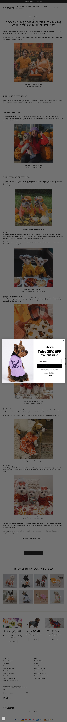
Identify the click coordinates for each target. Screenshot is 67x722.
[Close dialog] (63, 340)
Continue (49, 366)
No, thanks (49, 375)
